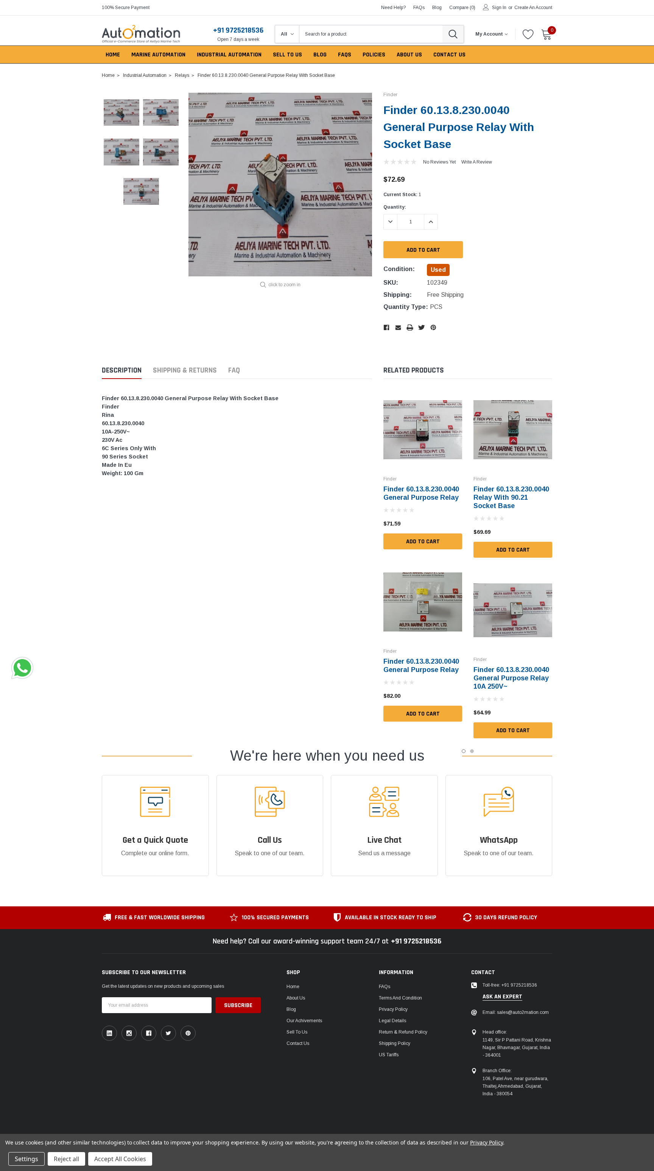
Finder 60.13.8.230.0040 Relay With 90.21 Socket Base (511, 497)
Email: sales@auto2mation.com (516, 1012)
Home (293, 986)
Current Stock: (402, 194)
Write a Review (476, 162)
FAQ (234, 370)
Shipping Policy (394, 1043)
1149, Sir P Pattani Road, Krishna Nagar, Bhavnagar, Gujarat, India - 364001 (517, 1047)
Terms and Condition (400, 998)
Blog (291, 1009)
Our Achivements (304, 1020)
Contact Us (298, 1043)
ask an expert (502, 997)
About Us (296, 998)
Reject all (66, 1159)
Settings (26, 1159)
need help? (393, 7)
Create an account (533, 7)
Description (122, 370)
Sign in (499, 7)
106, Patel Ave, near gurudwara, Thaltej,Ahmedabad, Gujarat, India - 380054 (515, 1086)
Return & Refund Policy (403, 1032)
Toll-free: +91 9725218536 (510, 985)
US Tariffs (389, 1054)
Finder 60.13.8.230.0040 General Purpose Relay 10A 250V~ (511, 678)
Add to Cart (423, 542)
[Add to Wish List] (458, 523)
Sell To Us (297, 1032)
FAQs (419, 7)
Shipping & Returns (185, 370)
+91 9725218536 (238, 30)
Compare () (462, 7)
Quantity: (394, 207)
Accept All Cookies (120, 1159)
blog (437, 7)
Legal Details (392, 1020)
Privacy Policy (393, 1009)
